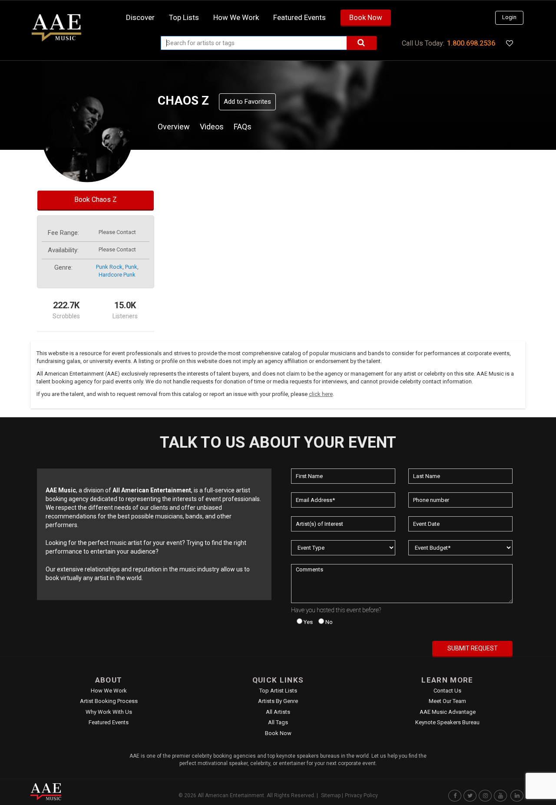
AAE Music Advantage (448, 712)
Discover (140, 17)
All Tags (278, 722)
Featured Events (299, 17)
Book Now (365, 17)
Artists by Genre (278, 701)
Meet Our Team (447, 701)
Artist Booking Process (109, 701)
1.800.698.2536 (471, 43)
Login (509, 17)
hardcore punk (117, 274)
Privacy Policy (361, 795)
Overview (174, 126)
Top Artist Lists (278, 690)
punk (131, 267)
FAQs (243, 126)
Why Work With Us (109, 712)
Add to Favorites (247, 102)
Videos (212, 126)
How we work (236, 17)
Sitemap (331, 795)
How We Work (109, 690)
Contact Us (447, 690)
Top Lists (184, 17)
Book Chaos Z (95, 199)
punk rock (109, 267)
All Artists (278, 712)
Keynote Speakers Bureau (447, 722)
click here (321, 394)
